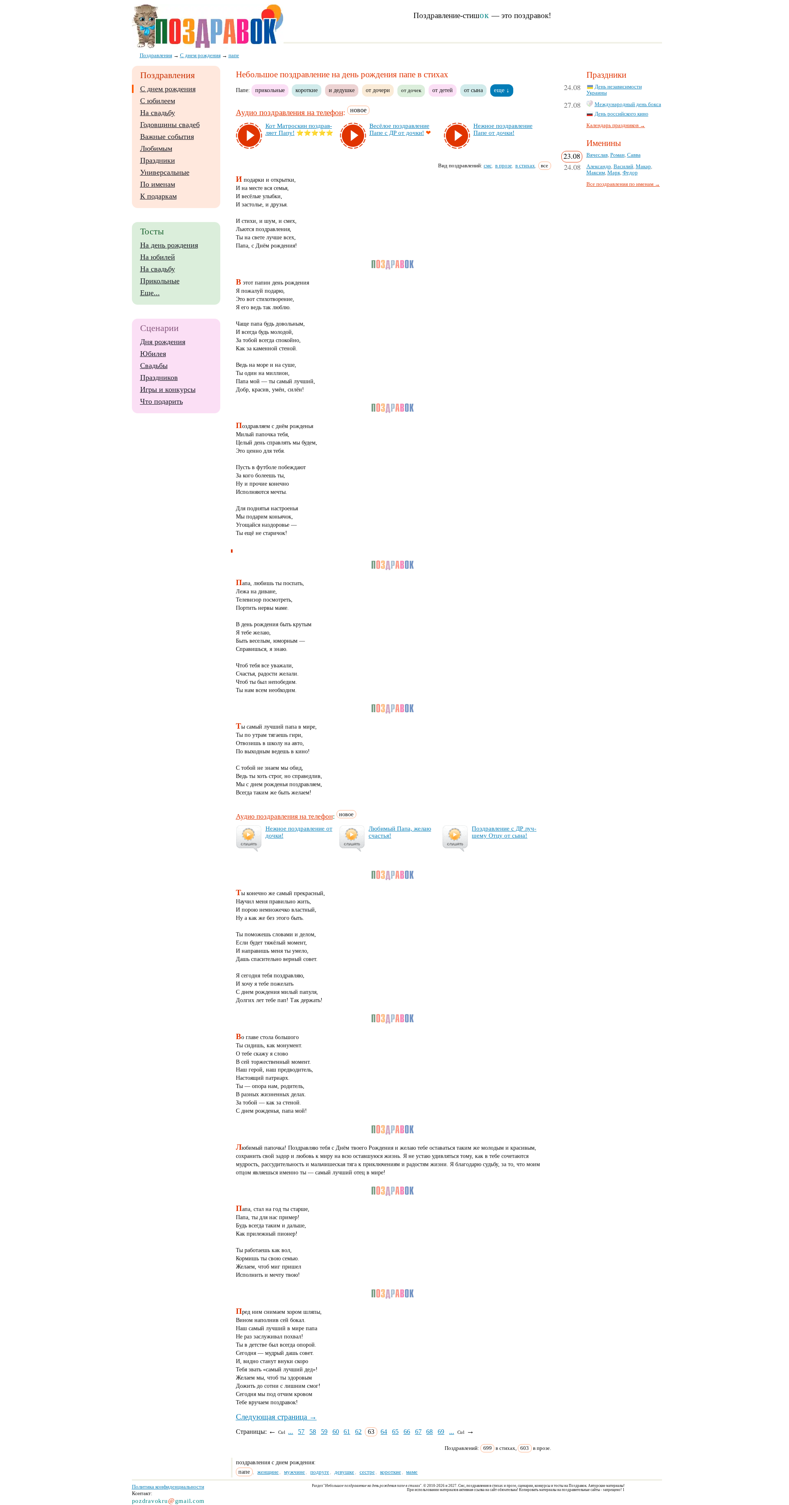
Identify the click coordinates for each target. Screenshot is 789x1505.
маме (412, 1472)
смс (488, 165)
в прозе (503, 165)
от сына (473, 90)
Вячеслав (597, 155)
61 (347, 1431)
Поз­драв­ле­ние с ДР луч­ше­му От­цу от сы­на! (504, 832)
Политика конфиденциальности (168, 1487)
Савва (634, 155)
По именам (157, 184)
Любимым (156, 148)
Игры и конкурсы (168, 389)
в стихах (525, 165)
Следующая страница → (276, 1416)
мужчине (294, 1472)
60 (335, 1431)
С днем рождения (168, 89)
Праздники (157, 160)
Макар (643, 166)
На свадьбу (157, 113)
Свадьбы (154, 365)
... (290, 1431)
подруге (319, 1472)
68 (429, 1431)
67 (418, 1431)
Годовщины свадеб (170, 124)
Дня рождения (162, 342)
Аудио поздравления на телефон (289, 112)
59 (324, 1431)
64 (384, 1431)
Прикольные (160, 281)
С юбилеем (157, 101)
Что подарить (161, 401)
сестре (367, 1472)
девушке (344, 1472)
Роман (617, 155)
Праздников (159, 377)
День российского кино (621, 114)
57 (301, 1431)
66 (407, 1431)
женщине (268, 1472)
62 (358, 1431)
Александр (598, 166)
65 (395, 1431)
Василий (623, 166)
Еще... (150, 293)
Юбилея (153, 354)
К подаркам (158, 196)
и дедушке (342, 90)
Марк (613, 173)
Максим (595, 173)
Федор (630, 173)
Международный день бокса (628, 104)
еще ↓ (502, 90)
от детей (442, 90)
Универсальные (164, 172)
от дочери (378, 90)
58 (312, 1431)
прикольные (270, 90)
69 (441, 1431)
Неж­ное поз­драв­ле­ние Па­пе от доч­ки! (503, 129)
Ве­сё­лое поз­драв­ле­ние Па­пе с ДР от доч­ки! (399, 129)
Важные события (167, 136)
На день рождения (169, 245)
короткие (306, 90)
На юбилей (157, 257)
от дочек (411, 90)
